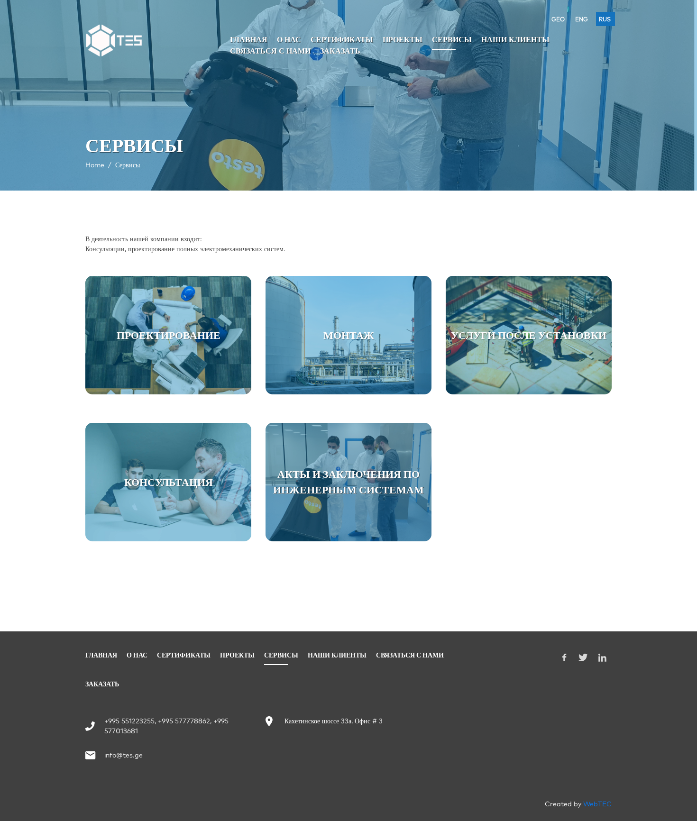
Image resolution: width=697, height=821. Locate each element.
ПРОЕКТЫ (402, 39)
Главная (248, 39)
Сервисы (452, 39)
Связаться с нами (270, 50)
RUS (605, 19)
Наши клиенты (515, 39)
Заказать (340, 50)
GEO (558, 19)
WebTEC (597, 804)
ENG (581, 19)
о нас (289, 39)
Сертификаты (342, 39)
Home (94, 165)
